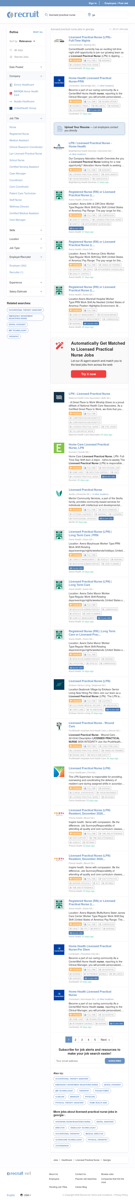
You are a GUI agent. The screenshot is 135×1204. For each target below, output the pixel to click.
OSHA (89, 269)
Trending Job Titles (58, 1186)
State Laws (77, 709)
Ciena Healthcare (77, 772)
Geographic (78, 110)
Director (60, 1127)
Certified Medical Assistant (24, 213)
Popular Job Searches (86, 1178)
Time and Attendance (103, 838)
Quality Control (80, 219)
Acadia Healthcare (24, 101)
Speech (104, 559)
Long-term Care (110, 746)
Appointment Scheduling (97, 224)
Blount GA (89, 817)
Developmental (110, 510)
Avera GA (88, 199)
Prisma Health (75, 817)
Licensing (117, 514)
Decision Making (109, 315)
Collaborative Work (82, 431)
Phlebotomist (102, 1091)
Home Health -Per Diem (90, 947)
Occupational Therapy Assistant (25, 310)
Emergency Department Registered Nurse (21, 317)
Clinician (59, 1096)
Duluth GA (83, 451)
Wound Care (78, 755)
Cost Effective (109, 879)
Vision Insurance (80, 179)
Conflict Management (83, 315)
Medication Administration (85, 564)
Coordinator (16, 180)
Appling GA (89, 44)
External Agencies (82, 514)
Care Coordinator (19, 186)
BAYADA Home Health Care (26, 93)
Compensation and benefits (86, 422)
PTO (85, 928)
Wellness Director (19, 206)
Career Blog (81, 1186)
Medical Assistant (19, 140)
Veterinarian (62, 1145)
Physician (90, 1096)
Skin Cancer (111, 174)
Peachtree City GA (90, 953)
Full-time (91, 60)
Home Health (90, 993)
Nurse (12, 127)
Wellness (100, 106)
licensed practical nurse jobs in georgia (72, 29)
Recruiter (16, 272)
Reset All (38, 32)
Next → (105, 1040)
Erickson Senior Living (79, 685)
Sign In (93, 3)
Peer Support (79, 838)
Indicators (112, 705)
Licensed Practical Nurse (85, 65)
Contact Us (80, 1173)
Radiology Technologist (83, 1127)
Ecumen (73, 451)
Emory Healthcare (24, 84)
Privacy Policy (121, 1194)
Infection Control (98, 472)
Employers (54, 1178)
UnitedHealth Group (25, 108)
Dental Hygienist (17, 324)
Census (76, 842)
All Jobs (18, 50)
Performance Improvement (86, 319)
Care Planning (112, 564)
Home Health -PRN (90, 79)
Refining (90, 842)
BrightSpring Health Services (82, 150)
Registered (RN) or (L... (92, 193)
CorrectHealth (75, 44)
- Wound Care (91, 724)
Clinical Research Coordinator (26, 147)
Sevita (72, 494)
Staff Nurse (15, 200)
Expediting (77, 663)
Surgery (76, 978)
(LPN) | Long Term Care (90, 583)
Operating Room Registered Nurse (73, 1122)
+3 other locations (99, 494)
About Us (53, 1173)
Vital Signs (110, 427)
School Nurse (16, 160)
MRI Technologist (18, 330)
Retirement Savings (97, 974)
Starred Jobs (21, 56)
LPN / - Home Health (90, 144)
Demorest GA (104, 150)
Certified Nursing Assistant (24, 166)
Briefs (75, 224)
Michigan (109, 797)
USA (26, 1195)
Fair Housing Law (110, 468)
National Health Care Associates (84, 397)
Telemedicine (96, 709)
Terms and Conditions (101, 1194)
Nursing (106, 60)
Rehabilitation (109, 101)
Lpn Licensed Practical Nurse (25, 153)
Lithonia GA (114, 730)
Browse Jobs (107, 1173)
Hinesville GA (83, 494)
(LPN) (89, 681)
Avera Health (75, 199)
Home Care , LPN (89, 446)
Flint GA (91, 772)
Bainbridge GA (88, 85)
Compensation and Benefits (86, 418)
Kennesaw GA (88, 999)
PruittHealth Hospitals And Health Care (87, 730)
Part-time (91, 746)
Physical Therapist (97, 1139)
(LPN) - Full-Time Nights (90, 38)
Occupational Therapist (67, 1133)
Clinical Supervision (82, 792)
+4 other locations (77, 154)
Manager (74, 1096)
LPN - (89, 394)
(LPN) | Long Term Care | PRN (90, 533)
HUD (116, 472)
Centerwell (74, 85)
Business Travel (80, 106)
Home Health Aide (98, 1102)
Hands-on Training (111, 265)
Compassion (108, 215)
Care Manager (17, 219)
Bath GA (106, 397)
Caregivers (101, 179)
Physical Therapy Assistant (69, 1102)
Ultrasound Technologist (68, 1139)
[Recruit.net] (23, 14)
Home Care (77, 472)
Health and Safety (100, 755)
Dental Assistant (105, 1122)
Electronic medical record (86, 705)
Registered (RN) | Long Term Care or (92, 632)
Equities (106, 701)
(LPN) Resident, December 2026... (89, 811)
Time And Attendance (112, 833)
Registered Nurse (19, 133)
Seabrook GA (98, 685)
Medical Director (94, 1133)
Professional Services (84, 518)
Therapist (14, 336)
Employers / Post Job (115, 3)
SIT (97, 883)
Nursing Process (81, 883)
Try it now (88, 374)
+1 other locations (105, 85)
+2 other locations (105, 999)
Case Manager (17, 173)
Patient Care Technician (22, 193)
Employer (18, 265)
